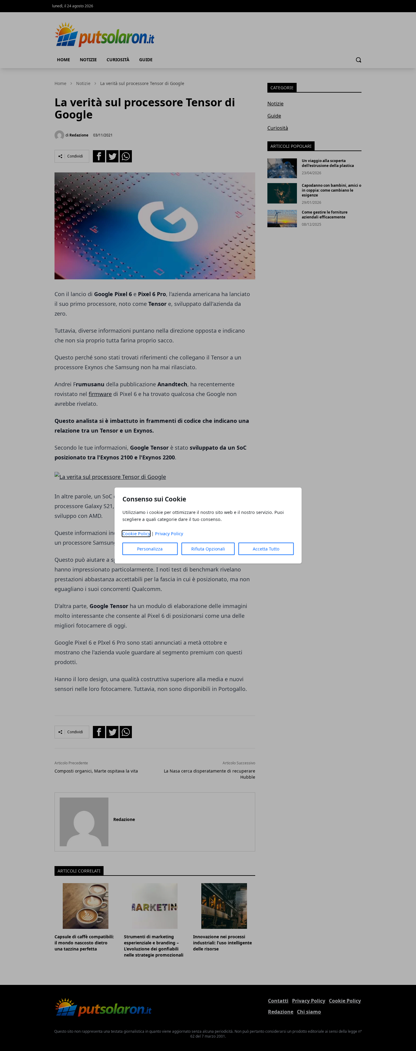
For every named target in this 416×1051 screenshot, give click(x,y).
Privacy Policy (169, 533)
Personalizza (150, 549)
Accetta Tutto (266, 549)
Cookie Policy (136, 533)
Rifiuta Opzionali (208, 549)
